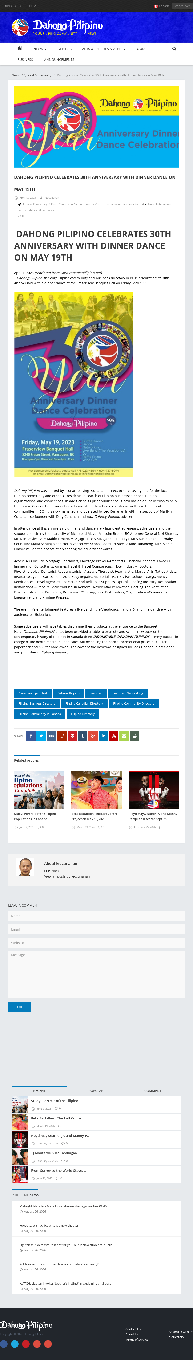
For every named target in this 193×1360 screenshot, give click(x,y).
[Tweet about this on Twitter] (41, 736)
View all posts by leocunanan (67, 876)
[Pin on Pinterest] (72, 736)
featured (96, 693)
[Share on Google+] (93, 736)
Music (42, 210)
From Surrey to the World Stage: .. (58, 1170)
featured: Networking (128, 693)
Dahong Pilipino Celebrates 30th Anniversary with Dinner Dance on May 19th (92, 245)
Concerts (140, 204)
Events (22, 210)
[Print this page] (134, 736)
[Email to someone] (124, 736)
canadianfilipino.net (33, 693)
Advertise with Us (181, 1332)
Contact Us (133, 1329)
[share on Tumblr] (82, 736)
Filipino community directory (133, 703)
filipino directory (83, 714)
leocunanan (52, 197)
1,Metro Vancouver (60, 204)
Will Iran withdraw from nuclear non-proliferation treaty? (59, 1264)
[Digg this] (51, 736)
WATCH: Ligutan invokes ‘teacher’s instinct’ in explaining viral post (65, 1283)
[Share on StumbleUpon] (113, 736)
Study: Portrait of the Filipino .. (56, 1101)
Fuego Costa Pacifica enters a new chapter (49, 1225)
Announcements (84, 204)
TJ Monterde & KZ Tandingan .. (55, 1153)
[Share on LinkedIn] (103, 736)
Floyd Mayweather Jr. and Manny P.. (60, 1135)
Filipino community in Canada (40, 714)
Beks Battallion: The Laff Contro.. (57, 1118)
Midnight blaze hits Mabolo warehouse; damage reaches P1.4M (64, 1206)
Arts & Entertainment (108, 204)
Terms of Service (136, 1339)
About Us (131, 1334)
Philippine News (25, 1195)
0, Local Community (37, 75)
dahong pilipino (68, 693)
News (34, 6)
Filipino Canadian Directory (84, 703)
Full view (171, 167)
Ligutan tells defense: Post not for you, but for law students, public (66, 1245)
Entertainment (164, 204)
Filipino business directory (37, 703)
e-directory (176, 1337)
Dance (150, 204)
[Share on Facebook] (31, 736)
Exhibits (32, 210)
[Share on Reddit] (62, 736)
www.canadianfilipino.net (80, 272)
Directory (12, 6)
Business (127, 204)
